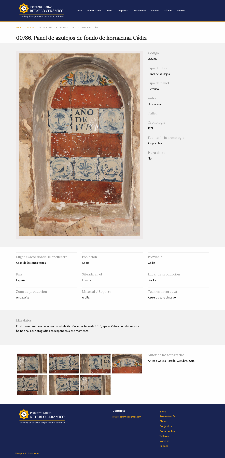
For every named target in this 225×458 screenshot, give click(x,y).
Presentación (94, 10)
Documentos (139, 10)
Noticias (181, 10)
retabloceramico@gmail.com (126, 416)
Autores (155, 10)
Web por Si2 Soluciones (27, 453)
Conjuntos (122, 10)
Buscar (163, 446)
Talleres (168, 10)
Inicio (80, 10)
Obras (109, 10)
